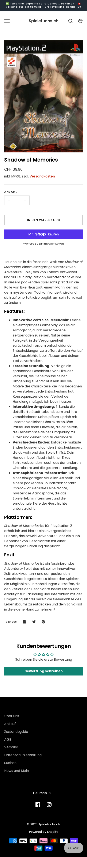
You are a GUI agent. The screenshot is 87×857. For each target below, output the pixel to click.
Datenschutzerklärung (23, 755)
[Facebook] (37, 804)
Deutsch (40, 793)
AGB (7, 739)
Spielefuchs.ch (43, 21)
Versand (11, 747)
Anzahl (10, 192)
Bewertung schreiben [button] (43, 671)
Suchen (10, 762)
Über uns (11, 715)
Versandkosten (42, 176)
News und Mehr (17, 770)
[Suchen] (70, 21)
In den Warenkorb (43, 220)
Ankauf (10, 723)
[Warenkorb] (80, 21)
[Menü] (7, 21)
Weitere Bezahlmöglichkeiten (43, 244)
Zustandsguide (16, 731)
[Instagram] (49, 804)
